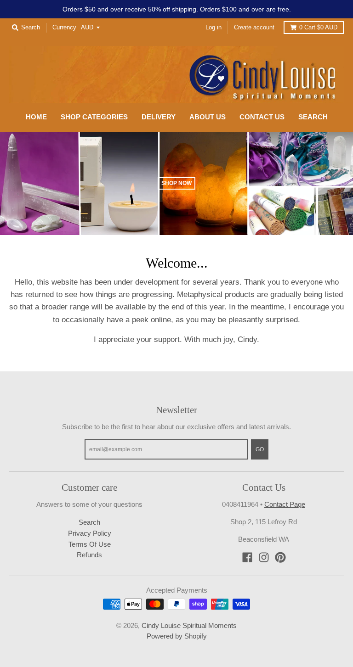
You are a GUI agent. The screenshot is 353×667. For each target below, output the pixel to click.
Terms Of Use (89, 544)
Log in (213, 27)
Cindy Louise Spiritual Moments (189, 625)
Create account (254, 27)
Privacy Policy (89, 533)
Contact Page (284, 504)
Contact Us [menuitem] (262, 117)
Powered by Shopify (177, 636)
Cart (318, 27)
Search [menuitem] (313, 117)
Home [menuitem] (36, 117)
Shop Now (176, 183)
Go (260, 449)
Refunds (89, 555)
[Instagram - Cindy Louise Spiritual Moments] (263, 557)
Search (89, 522)
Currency (64, 27)
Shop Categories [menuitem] (94, 117)
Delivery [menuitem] (159, 117)
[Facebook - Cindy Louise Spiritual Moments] (247, 557)
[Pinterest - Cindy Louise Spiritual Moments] (280, 557)
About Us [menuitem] (207, 117)
